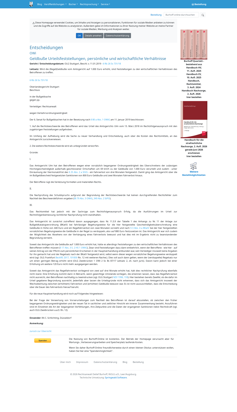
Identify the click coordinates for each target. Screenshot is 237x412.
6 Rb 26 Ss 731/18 (112, 63)
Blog (39, 4)
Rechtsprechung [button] (88, 4)
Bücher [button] (72, 4)
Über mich (65, 362)
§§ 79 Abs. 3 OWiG (83, 198)
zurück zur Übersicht (40, 331)
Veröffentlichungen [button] (54, 4)
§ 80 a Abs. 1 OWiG (100, 119)
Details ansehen (93, 35)
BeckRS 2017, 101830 (66, 257)
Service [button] (104, 4)
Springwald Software (116, 377)
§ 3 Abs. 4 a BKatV (139, 227)
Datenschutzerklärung (117, 35)
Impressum (82, 362)
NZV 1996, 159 (120, 277)
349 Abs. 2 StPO (102, 198)
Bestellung (156, 14)
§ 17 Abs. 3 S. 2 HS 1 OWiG (73, 247)
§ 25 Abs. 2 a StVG (78, 172)
